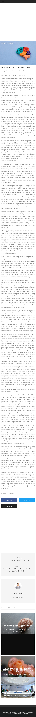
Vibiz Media (30, 712)
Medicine (14, 71)
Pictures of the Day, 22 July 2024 (19, 559)
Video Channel (22, 712)
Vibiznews (5, 712)
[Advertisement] (18, 22)
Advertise (10, 713)
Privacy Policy (17, 713)
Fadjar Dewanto (6, 71)
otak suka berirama (8, 493)
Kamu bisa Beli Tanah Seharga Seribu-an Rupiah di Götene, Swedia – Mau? (16, 569)
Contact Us (25, 713)
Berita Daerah (13, 712)
